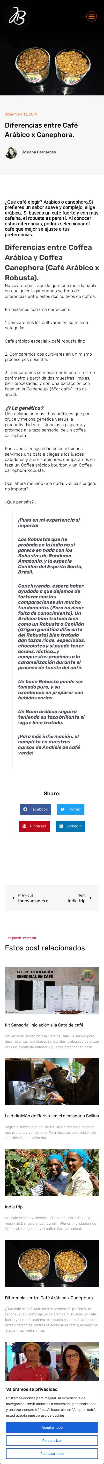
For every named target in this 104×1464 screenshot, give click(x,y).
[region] (52, 1422)
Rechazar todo (52, 1453)
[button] (91, 16)
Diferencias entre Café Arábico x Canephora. (49, 1297)
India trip (14, 1207)
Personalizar (52, 1440)
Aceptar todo (52, 1427)
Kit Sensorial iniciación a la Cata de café (44, 1025)
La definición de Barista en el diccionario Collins (52, 1116)
